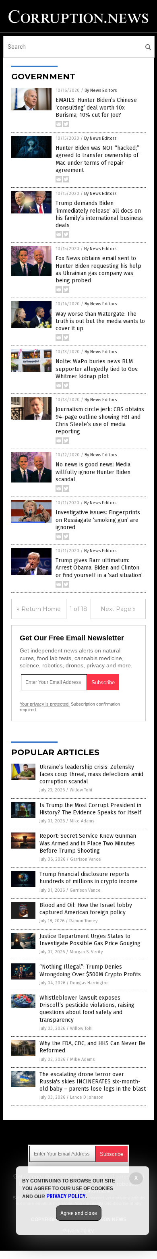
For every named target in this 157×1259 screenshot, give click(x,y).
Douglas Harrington (89, 983)
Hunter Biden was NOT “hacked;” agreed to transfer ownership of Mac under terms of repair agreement (97, 159)
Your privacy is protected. (45, 704)
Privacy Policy (66, 1196)
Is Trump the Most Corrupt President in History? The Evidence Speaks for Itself (90, 809)
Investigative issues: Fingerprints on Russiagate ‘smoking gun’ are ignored (98, 519)
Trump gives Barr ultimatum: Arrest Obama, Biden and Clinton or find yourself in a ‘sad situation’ (99, 567)
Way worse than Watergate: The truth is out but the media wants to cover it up (100, 321)
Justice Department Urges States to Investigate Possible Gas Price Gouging (89, 940)
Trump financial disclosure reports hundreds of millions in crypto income (88, 878)
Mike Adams (82, 821)
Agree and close (78, 1213)
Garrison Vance (85, 859)
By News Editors (101, 90)
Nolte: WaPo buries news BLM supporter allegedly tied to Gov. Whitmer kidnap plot (97, 368)
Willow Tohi (81, 790)
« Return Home (39, 609)
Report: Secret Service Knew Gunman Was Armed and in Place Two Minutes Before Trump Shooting (87, 843)
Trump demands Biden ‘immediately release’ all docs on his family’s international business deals (99, 214)
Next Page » (118, 609)
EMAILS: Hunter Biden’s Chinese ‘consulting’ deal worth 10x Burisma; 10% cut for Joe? (96, 107)
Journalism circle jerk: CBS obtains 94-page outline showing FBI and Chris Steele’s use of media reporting (100, 420)
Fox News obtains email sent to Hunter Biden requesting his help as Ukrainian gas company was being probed (98, 269)
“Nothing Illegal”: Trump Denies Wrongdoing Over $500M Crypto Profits (90, 970)
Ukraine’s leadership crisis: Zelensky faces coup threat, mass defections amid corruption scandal (91, 774)
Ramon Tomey (83, 921)
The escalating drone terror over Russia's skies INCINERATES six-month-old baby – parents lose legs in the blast (92, 1081)
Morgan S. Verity (86, 952)
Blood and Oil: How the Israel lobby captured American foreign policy (85, 909)
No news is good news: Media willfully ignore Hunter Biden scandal (93, 471)
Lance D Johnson (86, 1097)
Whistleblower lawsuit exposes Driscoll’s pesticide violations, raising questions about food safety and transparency (86, 1008)
